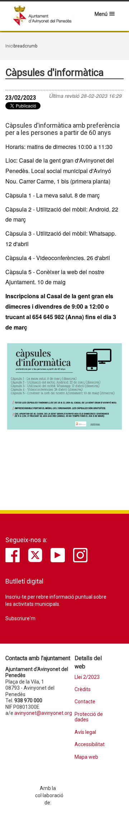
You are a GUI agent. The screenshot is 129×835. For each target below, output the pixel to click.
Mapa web (86, 757)
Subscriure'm (20, 618)
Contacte (85, 701)
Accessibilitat (89, 744)
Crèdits (83, 689)
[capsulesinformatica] (64, 386)
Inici (9, 46)
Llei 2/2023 (87, 677)
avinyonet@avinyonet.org (43, 713)
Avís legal (85, 732)
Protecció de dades (89, 717)
